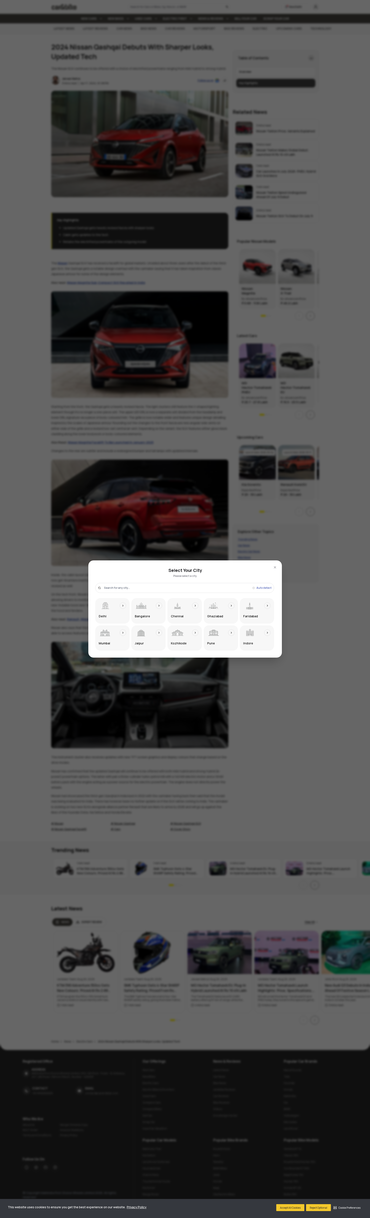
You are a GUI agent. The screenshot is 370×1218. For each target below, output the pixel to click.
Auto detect (264, 588)
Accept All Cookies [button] (290, 1208)
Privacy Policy (136, 1207)
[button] (347, 1207)
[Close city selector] (275, 567)
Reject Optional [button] (318, 1208)
